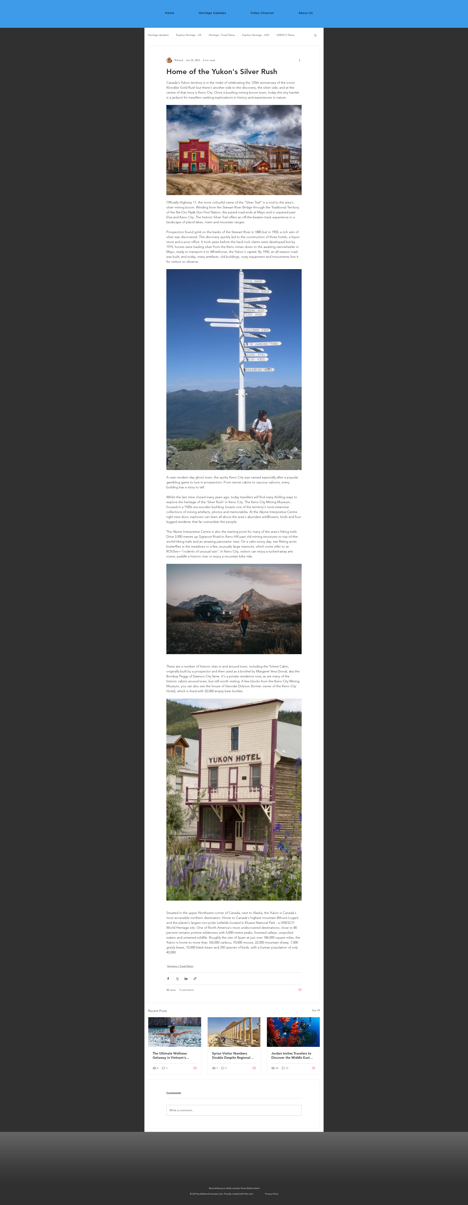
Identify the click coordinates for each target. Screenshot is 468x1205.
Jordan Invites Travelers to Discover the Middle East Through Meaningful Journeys (291, 1055)
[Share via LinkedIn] (186, 978)
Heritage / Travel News (222, 35)
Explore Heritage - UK (188, 35)
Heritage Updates (158, 35)
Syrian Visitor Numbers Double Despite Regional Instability (231, 1055)
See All (316, 1010)
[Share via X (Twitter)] (177, 978)
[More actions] (299, 60)
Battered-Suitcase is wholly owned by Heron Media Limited (234, 1188)
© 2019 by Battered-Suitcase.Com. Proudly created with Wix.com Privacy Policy (234, 1193)
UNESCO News (286, 35)
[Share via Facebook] (168, 978)
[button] (315, 35)
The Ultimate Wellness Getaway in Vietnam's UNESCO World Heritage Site (172, 1055)
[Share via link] (195, 978)
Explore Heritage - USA (255, 35)
